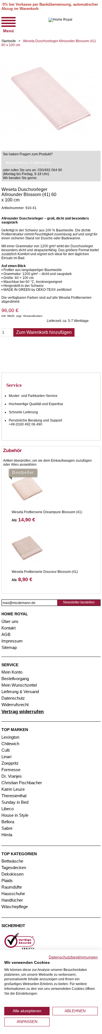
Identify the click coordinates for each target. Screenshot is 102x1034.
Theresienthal (13, 795)
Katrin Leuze (13, 789)
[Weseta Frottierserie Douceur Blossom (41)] (27, 548)
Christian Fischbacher (21, 782)
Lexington (10, 737)
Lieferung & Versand (20, 691)
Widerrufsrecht (15, 704)
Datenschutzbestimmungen (73, 957)
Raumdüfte (11, 887)
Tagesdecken (13, 867)
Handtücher (12, 900)
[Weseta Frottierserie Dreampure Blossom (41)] (27, 488)
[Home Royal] (60, 24)
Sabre (6, 828)
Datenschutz (13, 698)
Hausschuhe (13, 893)
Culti (5, 750)
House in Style (14, 815)
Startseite (8, 41)
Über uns (9, 621)
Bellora (8, 821)
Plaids (7, 880)
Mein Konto (11, 672)
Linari (6, 756)
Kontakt (8, 627)
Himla (6, 834)
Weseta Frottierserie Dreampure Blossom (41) (47, 512)
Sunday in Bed (14, 802)
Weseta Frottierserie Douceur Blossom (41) (45, 572)
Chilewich (10, 743)
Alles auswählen (24, 465)
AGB (5, 634)
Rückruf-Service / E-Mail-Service (28, 162)
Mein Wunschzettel (19, 685)
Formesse (10, 769)
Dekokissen (12, 874)
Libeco (7, 808)
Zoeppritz (10, 763)
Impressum (12, 641)
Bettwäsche (12, 861)
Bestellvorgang (15, 678)
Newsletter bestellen (79, 602)
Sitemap (9, 647)
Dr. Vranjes (11, 776)
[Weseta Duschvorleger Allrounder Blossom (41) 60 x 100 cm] (51, 51)
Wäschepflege (14, 906)
